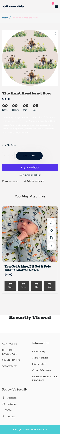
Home (5, 17)
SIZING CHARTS (11, 360)
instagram (11, 404)
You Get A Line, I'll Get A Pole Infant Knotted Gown (28, 268)
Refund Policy (38, 351)
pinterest (11, 416)
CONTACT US (9, 343)
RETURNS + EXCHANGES (9, 352)
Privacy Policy (39, 364)
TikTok (8, 410)
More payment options (30, 174)
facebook (11, 397)
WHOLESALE (9, 366)
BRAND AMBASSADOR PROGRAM (45, 378)
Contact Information (41, 370)
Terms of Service (40, 357)
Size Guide (11, 145)
